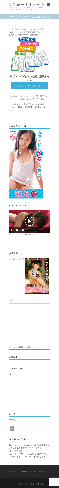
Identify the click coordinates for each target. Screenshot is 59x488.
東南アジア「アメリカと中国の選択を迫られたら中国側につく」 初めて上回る (29, 97)
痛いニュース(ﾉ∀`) (16, 453)
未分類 (12, 419)
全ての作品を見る (16, 259)
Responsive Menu (48, 4)
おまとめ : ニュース (17, 445)
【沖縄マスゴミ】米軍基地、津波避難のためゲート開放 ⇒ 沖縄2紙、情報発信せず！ (29, 107)
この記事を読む (29, 85)
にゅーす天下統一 (16, 450)
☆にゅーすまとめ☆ (26, 4)
